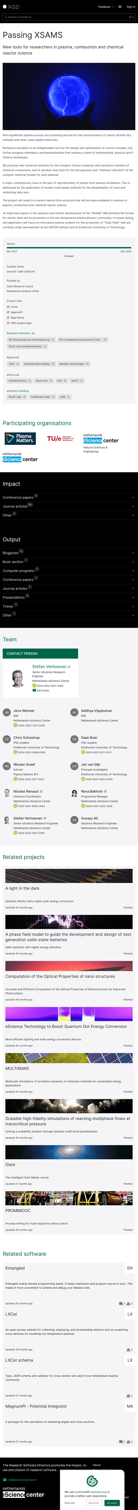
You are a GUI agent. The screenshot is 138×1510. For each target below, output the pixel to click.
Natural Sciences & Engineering (100, 438)
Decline (94, 1502)
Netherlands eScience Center (23, 291)
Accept (112, 1502)
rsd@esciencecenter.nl (22, 1479)
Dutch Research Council (20, 286)
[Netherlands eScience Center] (20, 457)
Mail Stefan (43, 690)
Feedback (104, 6)
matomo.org (98, 1492)
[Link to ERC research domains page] (32, 333)
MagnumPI (17, 312)
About (97, 1465)
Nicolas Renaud (25, 791)
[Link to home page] (12, 7)
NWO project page (21, 322)
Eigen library (17, 317)
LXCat (14, 306)
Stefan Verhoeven (49, 666)
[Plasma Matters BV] (20, 438)
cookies (79, 1492)
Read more (70, 1503)
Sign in (131, 6)
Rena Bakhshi (92, 791)
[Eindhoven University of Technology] (60, 438)
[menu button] (120, 7)
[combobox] (69, 17)
